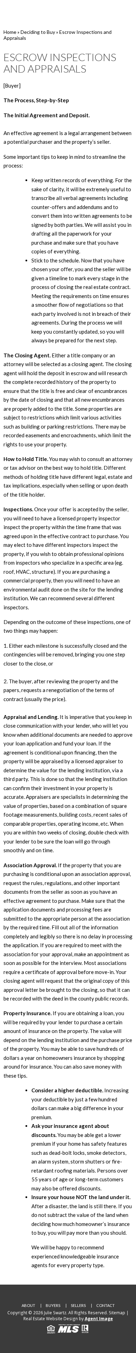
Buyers (53, 1305)
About (28, 1305)
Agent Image (99, 1319)
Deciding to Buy (38, 32)
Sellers (78, 1305)
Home (9, 32)
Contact (105, 1305)
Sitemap (117, 1313)
